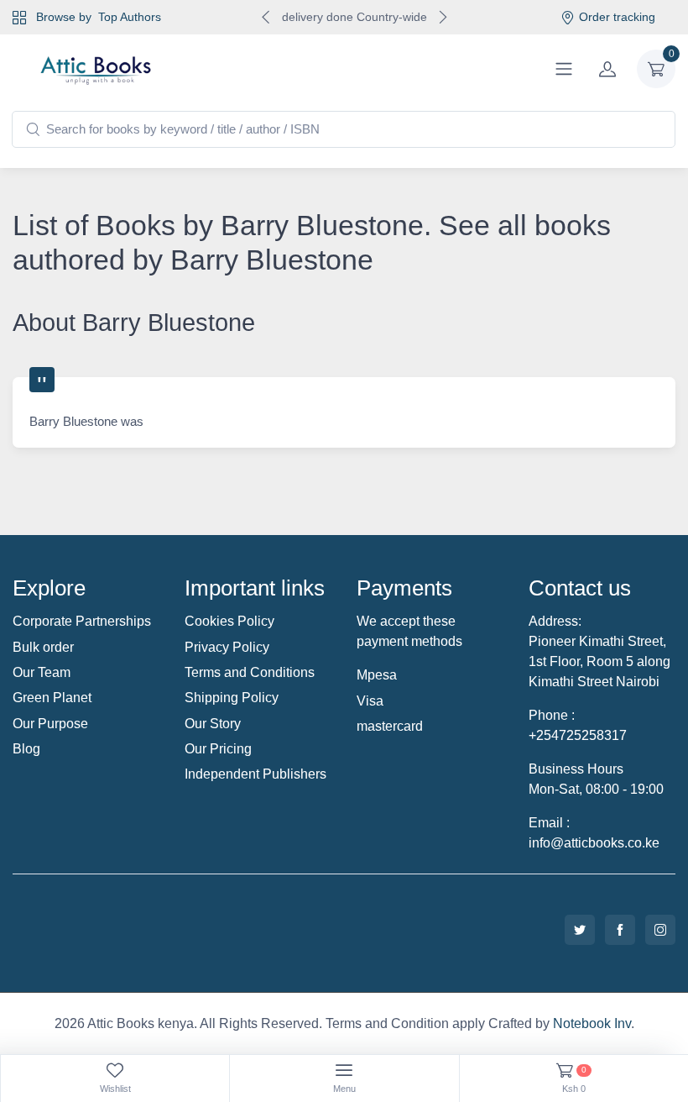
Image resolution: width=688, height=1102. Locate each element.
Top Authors (129, 17)
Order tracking (617, 17)
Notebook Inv (592, 1023)
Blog (26, 749)
